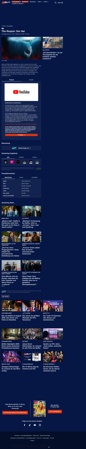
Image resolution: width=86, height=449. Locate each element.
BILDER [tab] (31, 80)
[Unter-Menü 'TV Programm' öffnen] (20, 1)
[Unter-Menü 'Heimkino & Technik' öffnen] (23, 3)
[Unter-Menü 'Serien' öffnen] (47, 1)
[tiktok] (30, 425)
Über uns (39, 438)
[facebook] (25, 425)
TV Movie (4, 26)
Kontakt (32, 440)
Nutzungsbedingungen (26, 435)
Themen (52, 438)
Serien (45, 1)
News (39, 1)
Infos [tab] (21, 177)
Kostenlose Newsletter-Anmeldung (15, 412)
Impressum (17, 435)
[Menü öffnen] (62, 3)
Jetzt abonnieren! (55, 411)
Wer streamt (10, 26)
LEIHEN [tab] (35, 157)
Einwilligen (20, 134)
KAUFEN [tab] (21, 157)
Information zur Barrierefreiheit (17, 438)
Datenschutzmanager (45, 435)
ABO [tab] (8, 157)
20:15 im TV (25, 1)
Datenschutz (36, 435)
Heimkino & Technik (17, 3)
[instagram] (40, 425)
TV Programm (15, 1)
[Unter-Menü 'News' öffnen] (41, 1)
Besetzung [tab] (8, 177)
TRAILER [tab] (11, 80)
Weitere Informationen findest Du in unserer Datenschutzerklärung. (21, 124)
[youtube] (35, 425)
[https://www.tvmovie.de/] (6, 2)
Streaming (32, 1)
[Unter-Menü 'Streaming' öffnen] (35, 1)
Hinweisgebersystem (31, 438)
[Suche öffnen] (55, 3)
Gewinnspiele (45, 438)
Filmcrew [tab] (34, 177)
